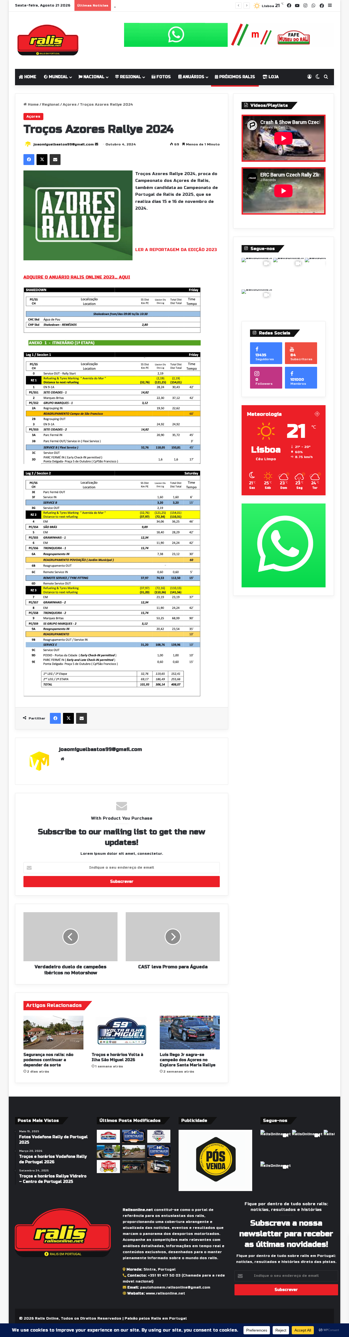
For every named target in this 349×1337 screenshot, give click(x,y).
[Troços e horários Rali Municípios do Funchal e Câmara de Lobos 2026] (158, 1136)
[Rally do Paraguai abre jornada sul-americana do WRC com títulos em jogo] (108, 1136)
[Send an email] (96, 144)
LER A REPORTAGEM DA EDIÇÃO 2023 (176, 249)
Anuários (193, 77)
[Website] (62, 759)
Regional (130, 77)
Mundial (58, 77)
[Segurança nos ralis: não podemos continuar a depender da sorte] (53, 1032)
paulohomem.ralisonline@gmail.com (175, 1287)
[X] (42, 159)
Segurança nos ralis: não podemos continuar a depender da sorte (179, 5)
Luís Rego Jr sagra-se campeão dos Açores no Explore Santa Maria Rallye (187, 1059)
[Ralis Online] (48, 40)
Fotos (163, 77)
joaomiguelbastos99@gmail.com (64, 144)
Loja (273, 77)
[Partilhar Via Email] (55, 159)
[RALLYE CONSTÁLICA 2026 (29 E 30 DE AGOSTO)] (133, 1136)
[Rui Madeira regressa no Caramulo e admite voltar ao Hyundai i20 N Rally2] (133, 1166)
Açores (70, 104)
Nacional (93, 77)
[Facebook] (28, 159)
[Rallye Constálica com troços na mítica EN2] (158, 1151)
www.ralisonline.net (165, 1293)
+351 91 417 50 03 (164, 1275)
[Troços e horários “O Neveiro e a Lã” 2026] (108, 1151)
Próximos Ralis (236, 77)
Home (29, 77)
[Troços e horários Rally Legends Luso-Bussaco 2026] (108, 1166)
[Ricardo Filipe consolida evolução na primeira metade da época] (158, 1166)
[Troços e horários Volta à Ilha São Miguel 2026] (122, 1032)
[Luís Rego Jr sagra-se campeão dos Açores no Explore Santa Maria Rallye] (190, 1032)
